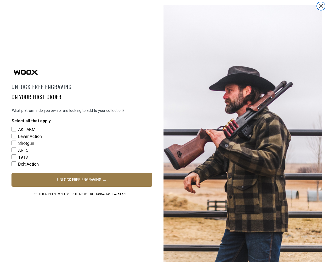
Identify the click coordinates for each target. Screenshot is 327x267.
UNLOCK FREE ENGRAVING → (82, 179)
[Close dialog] (321, 6)
